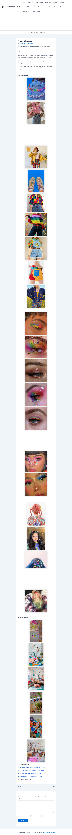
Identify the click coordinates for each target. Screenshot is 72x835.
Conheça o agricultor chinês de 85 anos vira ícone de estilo (30, 776)
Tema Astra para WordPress (49, 832)
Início (23, 2)
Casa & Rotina (48, 2)
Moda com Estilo (39, 2)
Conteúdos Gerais (30, 2)
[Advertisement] (36, 22)
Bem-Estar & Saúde (26, 6)
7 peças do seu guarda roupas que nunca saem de (29, 773)
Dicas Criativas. (25, 11)
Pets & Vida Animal (46, 6)
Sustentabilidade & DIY (56, 6)
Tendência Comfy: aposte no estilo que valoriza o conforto (31, 770)
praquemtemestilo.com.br (11, 7)
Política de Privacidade (36, 11)
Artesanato (61, 2)
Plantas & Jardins (36, 6)
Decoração (55, 2)
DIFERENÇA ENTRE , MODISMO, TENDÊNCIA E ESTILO (31, 767)
